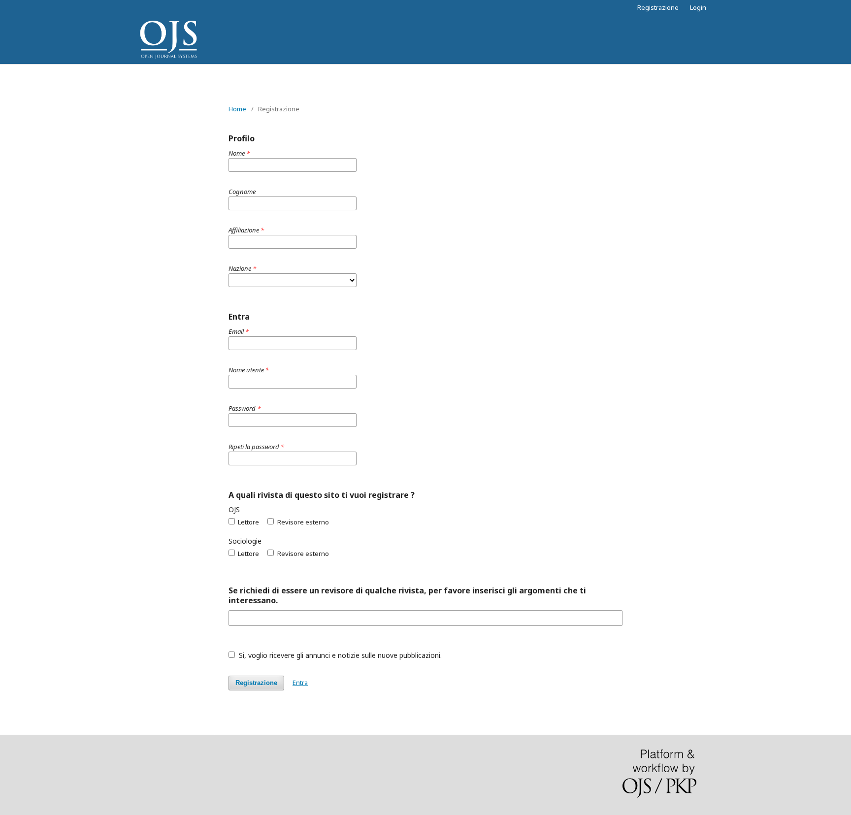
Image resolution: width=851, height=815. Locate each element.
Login (698, 7)
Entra (300, 682)
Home (237, 108)
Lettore (247, 522)
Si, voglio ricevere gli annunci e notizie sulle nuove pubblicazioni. (339, 655)
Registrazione (658, 7)
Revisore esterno (302, 522)
